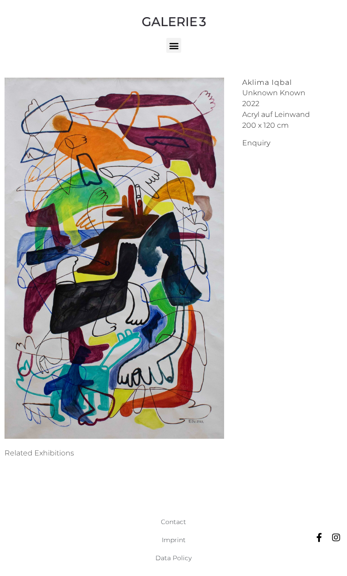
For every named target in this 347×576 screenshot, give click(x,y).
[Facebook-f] (319, 537)
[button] (173, 45)
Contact (173, 522)
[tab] (39, 453)
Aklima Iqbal (267, 82)
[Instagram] (336, 537)
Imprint (174, 540)
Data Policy (173, 558)
